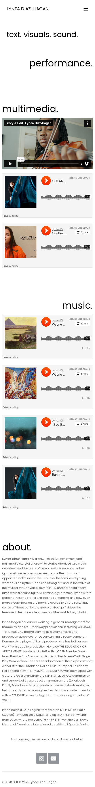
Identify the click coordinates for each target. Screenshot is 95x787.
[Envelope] (53, 758)
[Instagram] (41, 758)
